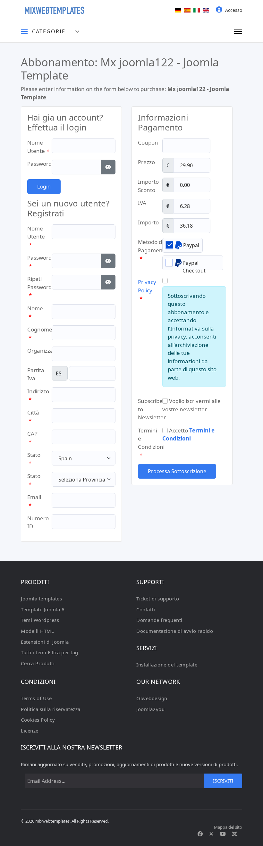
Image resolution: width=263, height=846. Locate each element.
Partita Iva (35, 374)
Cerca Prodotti (38, 663)
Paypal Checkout (194, 264)
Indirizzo (38, 395)
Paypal (191, 245)
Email (34, 501)
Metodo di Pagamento (153, 250)
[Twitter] (211, 833)
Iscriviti (223, 780)
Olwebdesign (151, 698)
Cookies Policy (38, 719)
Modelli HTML (37, 631)
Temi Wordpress (40, 620)
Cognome (39, 333)
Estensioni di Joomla (45, 642)
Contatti (145, 609)
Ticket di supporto (157, 598)
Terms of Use (36, 698)
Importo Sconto (148, 186)
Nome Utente (38, 147)
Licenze (29, 730)
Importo (148, 222)
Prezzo (146, 162)
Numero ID (38, 522)
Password (41, 163)
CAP (32, 438)
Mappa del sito (228, 827)
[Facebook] (200, 833)
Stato (33, 459)
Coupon (148, 142)
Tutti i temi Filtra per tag (49, 652)
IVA (142, 202)
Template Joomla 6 (43, 609)
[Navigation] (238, 31)
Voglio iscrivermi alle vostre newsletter (191, 405)
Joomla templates (41, 598)
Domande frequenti (159, 620)
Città (33, 416)
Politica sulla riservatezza (51, 709)
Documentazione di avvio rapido (174, 631)
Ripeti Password (39, 287)
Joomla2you (150, 709)
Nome (35, 312)
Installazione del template (166, 664)
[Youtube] (223, 833)
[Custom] (234, 833)
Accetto (188, 434)
